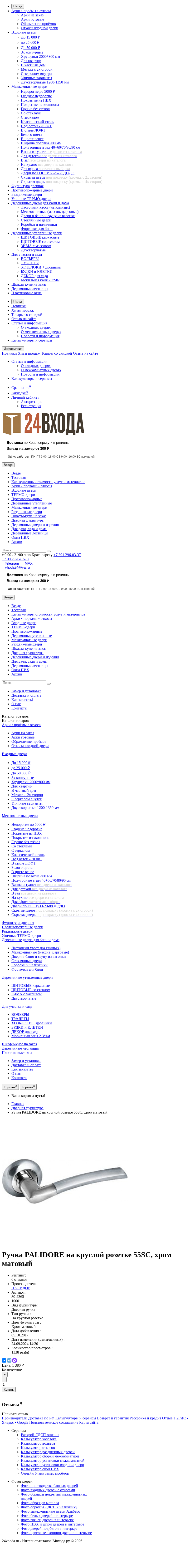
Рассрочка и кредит (145, 1418)
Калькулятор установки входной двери (52, 1465)
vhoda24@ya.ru (17, 567)
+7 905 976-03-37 (15, 559)
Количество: (12, 1370)
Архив (16, 542)
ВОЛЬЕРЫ (30, 259)
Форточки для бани (37, 229)
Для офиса (45, 169)
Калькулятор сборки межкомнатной (50, 1456)
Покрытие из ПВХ (36, 100)
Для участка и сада (26, 254)
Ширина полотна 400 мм (41, 143)
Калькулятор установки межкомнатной (52, 1460)
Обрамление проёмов (38, 24)
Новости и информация (40, 336)
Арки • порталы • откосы (31, 486)
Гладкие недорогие (36, 96)
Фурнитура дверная (27, 186)
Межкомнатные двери (29, 86)
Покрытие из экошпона (40, 105)
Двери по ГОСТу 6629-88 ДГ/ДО (47, 173)
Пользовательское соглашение (53, 1422)
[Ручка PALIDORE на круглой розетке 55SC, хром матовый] (65, 1243)
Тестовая (18, 477)
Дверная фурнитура (27, 520)
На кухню (47, 164)
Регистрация (31, 406)
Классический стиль (37, 122)
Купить (9, 1389)
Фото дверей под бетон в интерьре (49, 1528)
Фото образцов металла (40, 1503)
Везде (16, 473)
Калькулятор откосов (38, 1448)
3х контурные (32, 52)
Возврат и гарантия (113, 1418)
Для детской (49, 156)
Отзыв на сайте (23, 319)
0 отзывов (19, 1279)
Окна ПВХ (20, 537)
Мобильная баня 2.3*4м (40, 280)
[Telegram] (9, 1360)
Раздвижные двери (26, 194)
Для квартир (31, 61)
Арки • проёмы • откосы (31, 11)
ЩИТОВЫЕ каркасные (40, 237)
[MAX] (14, 1360)
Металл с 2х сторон (37, 69)
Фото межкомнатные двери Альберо (50, 1511)
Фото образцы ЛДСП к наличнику (49, 1507)
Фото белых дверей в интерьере (47, 1516)
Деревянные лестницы (29, 289)
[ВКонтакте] (4, 1360)
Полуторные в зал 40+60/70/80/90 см (50, 147)
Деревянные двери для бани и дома (40, 203)
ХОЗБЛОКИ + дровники (41, 267)
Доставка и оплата (26, 695)
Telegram (12, 563)
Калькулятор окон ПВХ (40, 1469)
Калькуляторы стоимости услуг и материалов (48, 482)
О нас (16, 704)
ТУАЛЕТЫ (30, 263)
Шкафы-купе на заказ (28, 284)
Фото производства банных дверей (49, 1486)
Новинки (18, 306)
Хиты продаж (22, 310)
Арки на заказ (32, 15)
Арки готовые (32, 19)
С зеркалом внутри (36, 74)
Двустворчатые (33, 250)
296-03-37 (67, 555)
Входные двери (23, 32)
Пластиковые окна (26, 293)
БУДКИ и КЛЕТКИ (37, 271)
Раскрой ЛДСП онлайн (40, 1435)
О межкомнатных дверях (41, 332)
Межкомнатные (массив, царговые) (49, 212)
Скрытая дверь (61, 177)
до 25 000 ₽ (30, 42)
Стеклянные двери (36, 220)
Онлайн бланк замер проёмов (45, 1473)
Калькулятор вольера (38, 1443)
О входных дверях (36, 327)
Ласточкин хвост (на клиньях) (45, 207)
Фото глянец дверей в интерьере (47, 1520)
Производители (14, 1418)
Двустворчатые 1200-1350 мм (45, 82)
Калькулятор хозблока (39, 1439)
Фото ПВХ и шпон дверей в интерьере (52, 1524)
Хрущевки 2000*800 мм (40, 56)
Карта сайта (88, 1422)
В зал (43, 160)
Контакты (19, 708)
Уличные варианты (36, 78)
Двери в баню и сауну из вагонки (48, 216)
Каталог (15, 721)
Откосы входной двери (39, 28)
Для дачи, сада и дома (29, 529)
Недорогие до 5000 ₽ (38, 91)
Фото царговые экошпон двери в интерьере (56, 1533)
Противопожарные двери (32, 190)
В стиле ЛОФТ (33, 130)
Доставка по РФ (41, 1418)
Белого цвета (31, 134)
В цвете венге (32, 139)
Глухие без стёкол (35, 109)
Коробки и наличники (39, 224)
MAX (29, 563)
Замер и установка (26, 691)
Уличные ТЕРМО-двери (31, 199)
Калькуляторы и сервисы (31, 340)
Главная (17, 1104)
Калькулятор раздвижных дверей (48, 1452)
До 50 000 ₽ (30, 48)
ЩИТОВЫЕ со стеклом (40, 242)
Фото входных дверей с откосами (48, 1490)
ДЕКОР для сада (34, 276)
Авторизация (31, 402)
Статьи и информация (29, 323)
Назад (17, 6)
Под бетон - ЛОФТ (36, 126)
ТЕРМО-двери (23, 495)
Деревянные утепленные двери (36, 233)
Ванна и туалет (51, 152)
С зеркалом (30, 117)
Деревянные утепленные (31, 503)
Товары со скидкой (26, 315)
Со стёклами (31, 113)
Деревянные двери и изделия (35, 525)
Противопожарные (26, 499)
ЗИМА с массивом (36, 246)
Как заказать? (22, 700)
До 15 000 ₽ (30, 37)
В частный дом (33, 65)
